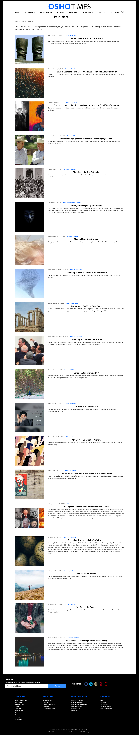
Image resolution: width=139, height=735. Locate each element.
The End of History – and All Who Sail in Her (86, 540)
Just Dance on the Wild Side (86, 406)
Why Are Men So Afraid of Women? (86, 440)
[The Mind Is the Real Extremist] (29, 183)
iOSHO (102, 700)
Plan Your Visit (76, 709)
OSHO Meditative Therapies (79, 704)
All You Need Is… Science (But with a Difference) (86, 640)
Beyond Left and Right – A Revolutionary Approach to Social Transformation (86, 105)
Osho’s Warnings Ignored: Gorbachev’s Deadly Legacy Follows (86, 138)
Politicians (73, 35)
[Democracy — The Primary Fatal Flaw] (29, 350)
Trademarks (52, 729)
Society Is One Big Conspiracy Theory (86, 205)
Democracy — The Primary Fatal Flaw (86, 339)
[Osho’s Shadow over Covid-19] (29, 384)
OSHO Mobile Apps (49, 709)
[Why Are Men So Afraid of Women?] (29, 451)
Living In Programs (77, 700)
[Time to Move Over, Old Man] (29, 250)
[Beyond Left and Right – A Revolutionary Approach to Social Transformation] (29, 116)
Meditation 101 (19, 704)
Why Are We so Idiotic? (86, 573)
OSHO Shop (46, 706)
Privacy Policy (71, 729)
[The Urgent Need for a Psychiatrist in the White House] (29, 518)
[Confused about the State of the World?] (29, 49)
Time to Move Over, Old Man (86, 239)
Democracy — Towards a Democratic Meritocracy (86, 272)
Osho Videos (19, 711)
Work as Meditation (77, 702)
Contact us (18, 719)
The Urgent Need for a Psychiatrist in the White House (86, 506)
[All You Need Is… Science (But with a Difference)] (29, 652)
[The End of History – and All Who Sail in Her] (29, 551)
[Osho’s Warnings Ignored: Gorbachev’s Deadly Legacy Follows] (29, 150)
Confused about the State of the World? (86, 38)
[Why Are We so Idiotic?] (29, 585)
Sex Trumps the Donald (86, 607)
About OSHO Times (21, 700)
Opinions (23, 21)
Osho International (105, 706)
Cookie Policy (79, 729)
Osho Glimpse (104, 704)
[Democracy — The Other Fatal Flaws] (29, 317)
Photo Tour (74, 711)
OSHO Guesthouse (77, 706)
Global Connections (106, 709)
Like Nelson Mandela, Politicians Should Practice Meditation (86, 473)
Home (16, 21)
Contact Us (87, 729)
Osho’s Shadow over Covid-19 (86, 373)
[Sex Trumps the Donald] (29, 618)
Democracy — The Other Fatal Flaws (86, 306)
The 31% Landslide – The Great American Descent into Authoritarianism (86, 71)
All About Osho (47, 700)
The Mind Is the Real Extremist (86, 172)
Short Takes (19, 709)
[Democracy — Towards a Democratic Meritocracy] (29, 283)
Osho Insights (19, 702)
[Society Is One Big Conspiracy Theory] (29, 216)
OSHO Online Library (49, 704)
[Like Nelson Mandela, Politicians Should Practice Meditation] (29, 484)
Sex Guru (17, 706)
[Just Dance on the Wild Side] (29, 417)
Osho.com (46, 702)
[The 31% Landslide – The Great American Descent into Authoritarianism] (29, 83)
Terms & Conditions (61, 729)
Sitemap (17, 717)
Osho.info (103, 702)
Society (78, 202)
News (16, 715)
